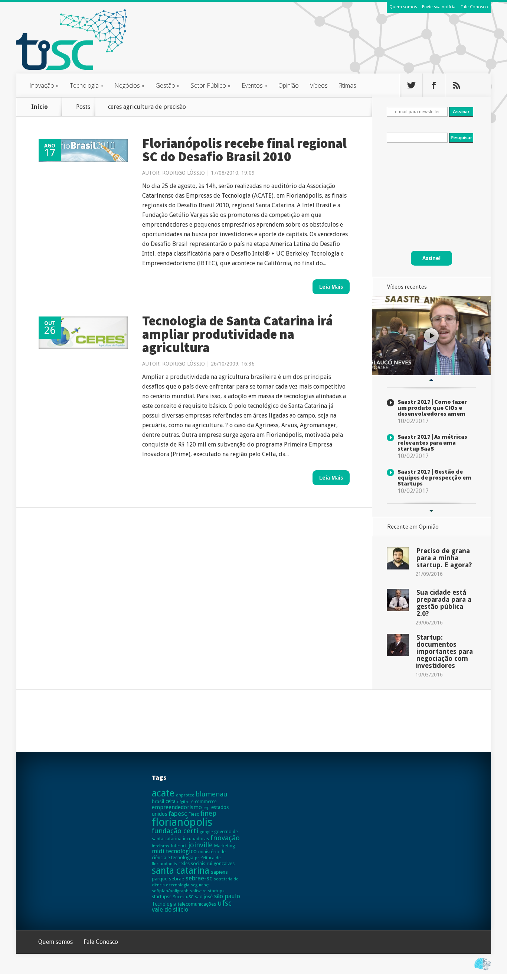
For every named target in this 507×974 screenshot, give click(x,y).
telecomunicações (197, 904)
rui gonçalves (221, 863)
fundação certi (175, 831)
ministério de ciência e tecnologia (189, 854)
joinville (200, 845)
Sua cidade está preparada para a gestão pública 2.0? (443, 602)
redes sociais (192, 863)
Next (431, 511)
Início (39, 106)
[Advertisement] (356, 48)
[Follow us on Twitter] (411, 85)
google (206, 831)
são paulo (227, 896)
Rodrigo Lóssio (183, 173)
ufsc (224, 903)
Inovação (44, 85)
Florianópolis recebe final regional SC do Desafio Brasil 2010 (244, 150)
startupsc (161, 896)
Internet (179, 845)
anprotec (185, 795)
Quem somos (403, 6)
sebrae (176, 879)
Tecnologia (86, 85)
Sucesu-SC (183, 896)
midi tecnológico (174, 851)
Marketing (224, 845)
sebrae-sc (199, 878)
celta (171, 801)
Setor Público (210, 85)
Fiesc (194, 814)
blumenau (212, 794)
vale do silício (170, 909)
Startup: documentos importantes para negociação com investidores (444, 651)
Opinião (288, 85)
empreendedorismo (177, 807)
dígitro (183, 801)
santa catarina (180, 870)
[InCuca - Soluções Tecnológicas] (482, 970)
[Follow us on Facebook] (434, 85)
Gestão (168, 85)
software (198, 891)
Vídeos (319, 85)
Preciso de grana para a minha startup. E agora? (444, 558)
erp (206, 807)
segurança (200, 885)
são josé (204, 896)
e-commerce (203, 801)
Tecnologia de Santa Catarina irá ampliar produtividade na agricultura (237, 334)
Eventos (254, 85)
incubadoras (196, 838)
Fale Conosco (474, 6)
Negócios (129, 85)
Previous (431, 380)
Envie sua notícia (438, 6)
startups (216, 890)
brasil (158, 801)
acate (163, 793)
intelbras (160, 845)
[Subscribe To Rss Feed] (456, 85)
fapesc (178, 813)
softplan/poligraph (170, 890)
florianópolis (182, 822)
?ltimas (347, 85)
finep (208, 813)
